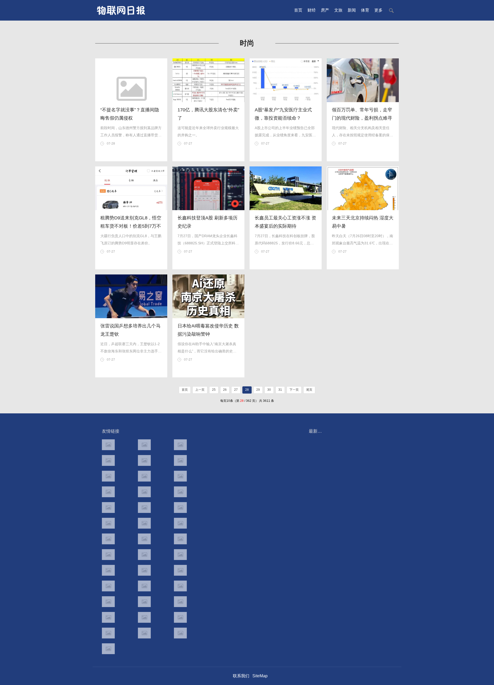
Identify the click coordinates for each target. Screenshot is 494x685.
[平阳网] (180, 601)
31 (280, 390)
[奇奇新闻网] (108, 554)
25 (214, 390)
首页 (298, 10)
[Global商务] (144, 586)
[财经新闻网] (180, 476)
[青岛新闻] (180, 570)
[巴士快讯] (180, 586)
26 (225, 390)
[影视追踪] (144, 570)
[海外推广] (108, 648)
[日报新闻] (180, 538)
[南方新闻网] (144, 507)
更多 (378, 10)
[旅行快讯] (144, 617)
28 (247, 390)
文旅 (338, 10)
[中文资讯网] (108, 444)
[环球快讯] (108, 491)
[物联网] (180, 617)
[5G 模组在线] (108, 633)
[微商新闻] (108, 586)
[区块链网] (180, 444)
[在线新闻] (108, 476)
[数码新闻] (180, 523)
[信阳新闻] (180, 554)
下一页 (294, 390)
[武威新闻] (108, 570)
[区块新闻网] (144, 538)
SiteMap (260, 676)
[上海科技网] (144, 554)
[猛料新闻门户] (108, 523)
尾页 (309, 390)
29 (258, 390)
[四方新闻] (180, 507)
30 (269, 390)
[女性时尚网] (180, 460)
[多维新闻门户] (108, 617)
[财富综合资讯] (144, 460)
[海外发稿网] (180, 633)
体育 (365, 10)
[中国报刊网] (108, 601)
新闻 (352, 10)
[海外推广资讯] (144, 633)
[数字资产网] (144, 444)
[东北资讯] (144, 601)
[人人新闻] (108, 538)
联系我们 (241, 676)
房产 (325, 10)
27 (236, 390)
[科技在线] (108, 460)
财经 (311, 10)
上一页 (200, 390)
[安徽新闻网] (144, 523)
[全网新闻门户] (180, 491)
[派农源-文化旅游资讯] (144, 476)
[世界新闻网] (144, 491)
